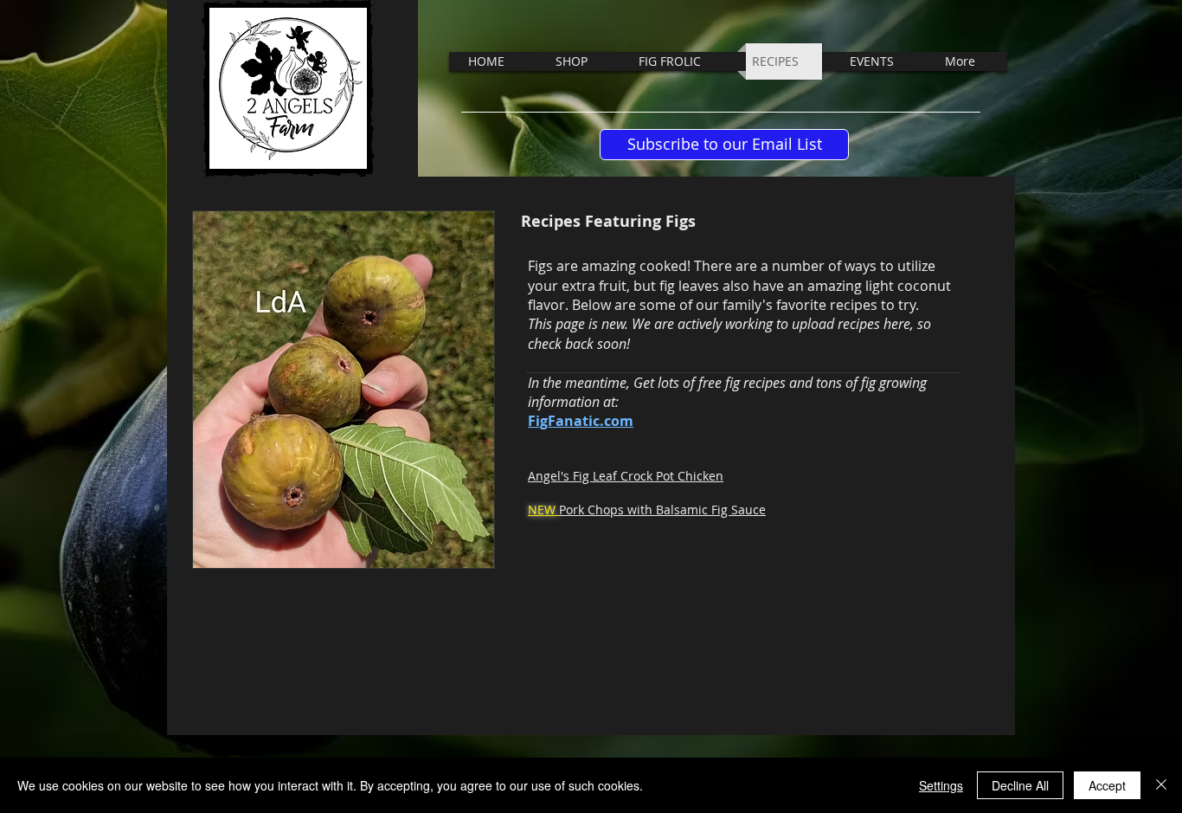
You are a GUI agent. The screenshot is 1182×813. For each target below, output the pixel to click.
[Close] (1161, 785)
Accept (1107, 785)
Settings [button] (941, 785)
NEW (543, 509)
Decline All (1020, 785)
